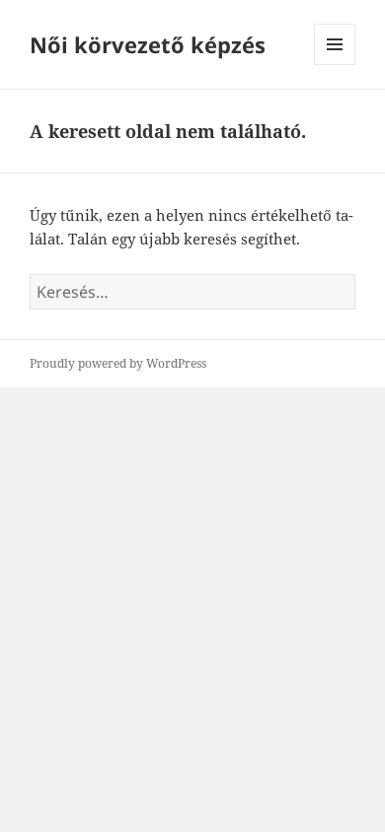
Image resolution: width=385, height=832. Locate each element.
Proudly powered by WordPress (118, 363)
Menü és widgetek (335, 64)
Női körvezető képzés (148, 44)
